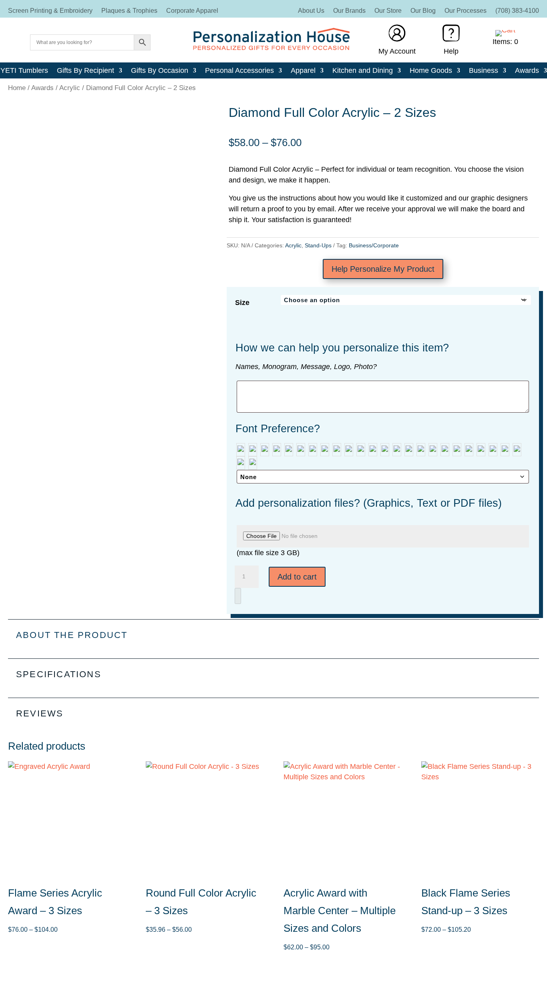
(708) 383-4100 (517, 11)
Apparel (303, 71)
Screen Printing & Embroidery (50, 11)
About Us (311, 11)
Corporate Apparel (192, 11)
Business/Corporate (374, 245)
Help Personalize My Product (383, 269)
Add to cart (297, 576)
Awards (527, 71)
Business (483, 71)
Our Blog (423, 11)
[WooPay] (238, 596)
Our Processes (465, 11)
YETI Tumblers (24, 71)
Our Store (388, 11)
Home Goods (431, 71)
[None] (241, 449)
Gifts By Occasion (159, 71)
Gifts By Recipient (85, 71)
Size (242, 303)
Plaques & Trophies (129, 11)
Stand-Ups (318, 245)
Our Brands (349, 11)
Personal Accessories (239, 71)
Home (17, 88)
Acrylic (69, 88)
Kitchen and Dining (362, 71)
